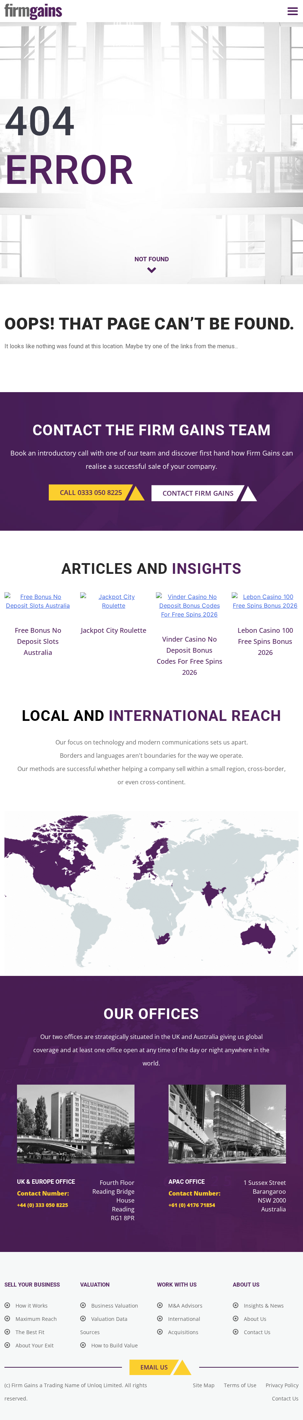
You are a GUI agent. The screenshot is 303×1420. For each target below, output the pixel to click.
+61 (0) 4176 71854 (191, 1204)
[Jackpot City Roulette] (113, 600)
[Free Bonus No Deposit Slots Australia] (37, 600)
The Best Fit (30, 1332)
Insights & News (264, 1305)
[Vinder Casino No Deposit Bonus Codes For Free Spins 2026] (189, 605)
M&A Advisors (185, 1305)
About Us (255, 1318)
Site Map (204, 1385)
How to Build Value (114, 1345)
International (184, 1318)
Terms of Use (240, 1385)
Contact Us (257, 1332)
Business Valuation (114, 1305)
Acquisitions (183, 1332)
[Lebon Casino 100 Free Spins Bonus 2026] (265, 600)
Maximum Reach (36, 1318)
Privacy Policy (282, 1385)
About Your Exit (35, 1345)
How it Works (32, 1305)
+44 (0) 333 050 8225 (42, 1204)
